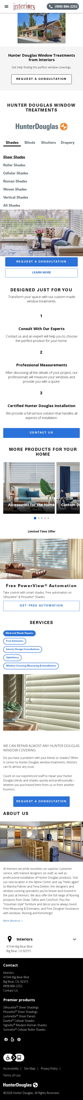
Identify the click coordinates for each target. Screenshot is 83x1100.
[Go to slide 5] (48, 518)
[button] (6, 6)
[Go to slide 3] (42, 518)
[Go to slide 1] (35, 518)
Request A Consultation (41, 261)
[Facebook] (6, 1039)
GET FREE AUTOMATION (41, 605)
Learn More (41, 272)
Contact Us (41, 432)
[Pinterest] (19, 1039)
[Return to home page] (25, 6)
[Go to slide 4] (45, 518)
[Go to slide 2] (38, 518)
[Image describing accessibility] (13, 1057)
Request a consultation (41, 801)
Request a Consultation (41, 79)
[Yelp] (12, 1039)
